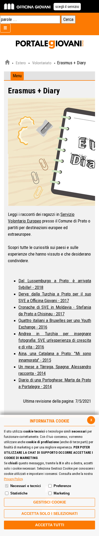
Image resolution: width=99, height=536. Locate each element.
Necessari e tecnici (25, 486)
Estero (21, 63)
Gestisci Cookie (49, 502)
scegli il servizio (67, 6)
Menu (17, 75)
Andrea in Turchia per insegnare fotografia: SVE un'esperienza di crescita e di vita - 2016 (54, 340)
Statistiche (18, 493)
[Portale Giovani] (49, 44)
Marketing (62, 493)
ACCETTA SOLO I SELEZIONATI (49, 513)
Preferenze (62, 486)
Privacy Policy (13, 479)
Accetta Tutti (49, 525)
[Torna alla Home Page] (7, 63)
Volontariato (41, 63)
